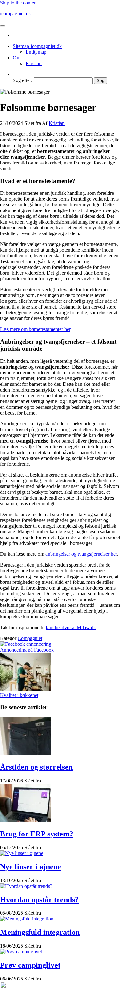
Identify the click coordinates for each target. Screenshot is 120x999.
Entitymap (36, 52)
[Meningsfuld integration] (26, 918)
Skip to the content (19, 2)
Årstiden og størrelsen (36, 767)
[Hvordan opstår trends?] (26, 886)
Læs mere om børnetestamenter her (35, 329)
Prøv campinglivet (30, 965)
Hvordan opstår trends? (39, 900)
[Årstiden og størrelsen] (25, 753)
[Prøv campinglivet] (21, 951)
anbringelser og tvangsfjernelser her (80, 554)
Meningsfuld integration (40, 932)
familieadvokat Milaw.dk (71, 627)
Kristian (34, 63)
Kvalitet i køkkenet (19, 695)
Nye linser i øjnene (30, 867)
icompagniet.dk (15, 13)
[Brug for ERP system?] (25, 820)
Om (16, 57)
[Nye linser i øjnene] (21, 853)
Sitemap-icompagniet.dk (37, 46)
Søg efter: (22, 80)
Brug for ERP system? (36, 834)
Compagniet (30, 638)
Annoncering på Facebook (27, 649)
